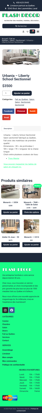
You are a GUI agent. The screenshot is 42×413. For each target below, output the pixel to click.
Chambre (6, 324)
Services (6, 337)
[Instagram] (5, 310)
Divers (5, 331)
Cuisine (5, 321)
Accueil (5, 39)
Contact (5, 340)
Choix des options (31, 212)
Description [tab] (8, 128)
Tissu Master (13, 158)
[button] (38, 31)
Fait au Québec (21, 99)
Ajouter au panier (22, 93)
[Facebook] (12, 310)
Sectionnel (20, 40)
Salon (12, 40)
